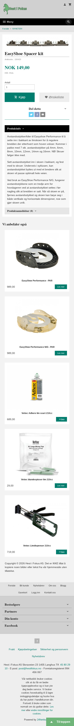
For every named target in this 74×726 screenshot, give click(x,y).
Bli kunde (24, 585)
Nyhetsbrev (38, 585)
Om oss (52, 585)
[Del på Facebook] (37, 114)
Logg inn (35, 592)
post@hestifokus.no (30, 668)
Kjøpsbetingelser (27, 649)
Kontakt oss (50, 592)
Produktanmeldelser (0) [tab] (20, 211)
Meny (9, 21)
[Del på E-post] (42, 114)
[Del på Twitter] (31, 114)
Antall (7, 82)
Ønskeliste (56, 97)
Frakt (12, 649)
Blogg (63, 585)
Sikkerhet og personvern (54, 649)
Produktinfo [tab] (14, 128)
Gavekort (22, 592)
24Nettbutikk (43, 719)
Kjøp (22, 97)
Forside (5, 29)
